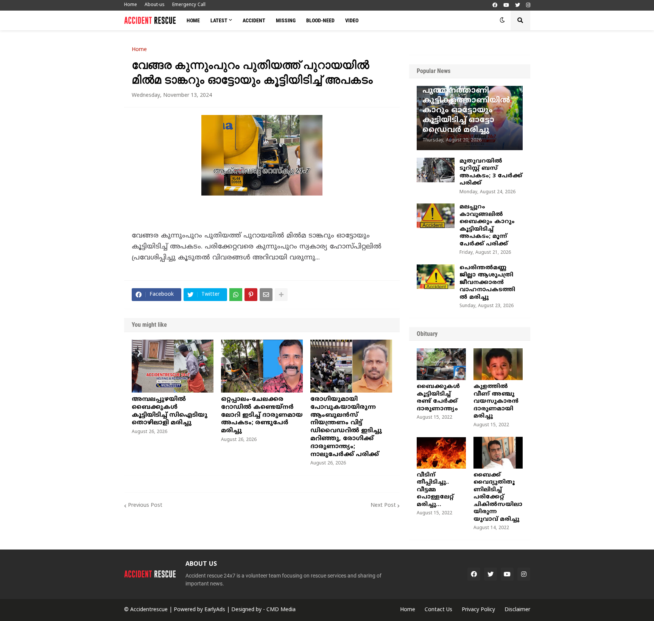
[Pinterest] (250, 294)
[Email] (266, 294)
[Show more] (281, 294)
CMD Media (281, 610)
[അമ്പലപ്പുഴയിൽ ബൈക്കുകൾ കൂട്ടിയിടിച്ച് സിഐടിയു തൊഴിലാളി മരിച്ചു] (172, 366)
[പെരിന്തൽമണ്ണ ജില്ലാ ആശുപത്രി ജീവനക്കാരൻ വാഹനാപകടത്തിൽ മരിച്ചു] (436, 276)
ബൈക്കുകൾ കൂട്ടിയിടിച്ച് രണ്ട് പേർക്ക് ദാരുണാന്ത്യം (438, 398)
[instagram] (528, 5)
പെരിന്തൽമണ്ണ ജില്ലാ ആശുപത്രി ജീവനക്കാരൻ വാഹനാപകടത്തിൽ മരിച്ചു (487, 282)
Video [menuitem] (351, 20)
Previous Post (145, 505)
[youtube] (506, 5)
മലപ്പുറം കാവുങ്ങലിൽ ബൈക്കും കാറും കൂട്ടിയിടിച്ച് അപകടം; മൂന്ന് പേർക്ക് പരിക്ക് (487, 225)
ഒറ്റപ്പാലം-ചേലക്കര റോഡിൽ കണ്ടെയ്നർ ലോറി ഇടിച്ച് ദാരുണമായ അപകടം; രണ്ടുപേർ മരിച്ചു (262, 415)
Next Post (383, 505)
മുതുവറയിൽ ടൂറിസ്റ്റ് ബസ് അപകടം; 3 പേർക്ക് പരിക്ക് (490, 172)
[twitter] (517, 5)
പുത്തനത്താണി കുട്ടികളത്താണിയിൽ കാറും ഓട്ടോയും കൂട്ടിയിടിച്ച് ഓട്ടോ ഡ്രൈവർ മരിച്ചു (466, 110)
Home (130, 5)
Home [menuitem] (193, 20)
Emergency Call (189, 5)
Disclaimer (517, 610)
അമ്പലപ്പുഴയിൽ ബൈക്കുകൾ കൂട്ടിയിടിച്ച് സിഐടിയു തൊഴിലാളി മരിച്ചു (169, 411)
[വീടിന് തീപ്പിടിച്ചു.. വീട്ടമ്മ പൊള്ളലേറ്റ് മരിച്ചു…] (441, 453)
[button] (502, 20)
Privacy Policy (478, 610)
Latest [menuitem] (218, 20)
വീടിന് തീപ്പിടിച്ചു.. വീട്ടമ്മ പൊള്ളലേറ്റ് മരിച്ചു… (435, 490)
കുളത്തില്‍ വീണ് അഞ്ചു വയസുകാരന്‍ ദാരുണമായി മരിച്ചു (496, 401)
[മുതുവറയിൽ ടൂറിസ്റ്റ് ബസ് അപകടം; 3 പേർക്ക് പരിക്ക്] (436, 170)
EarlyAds (214, 610)
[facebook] (494, 5)
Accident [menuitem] (254, 20)
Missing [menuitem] (286, 20)
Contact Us (438, 610)
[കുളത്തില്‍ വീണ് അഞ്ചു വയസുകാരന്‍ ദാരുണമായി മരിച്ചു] (498, 364)
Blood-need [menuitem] (320, 20)
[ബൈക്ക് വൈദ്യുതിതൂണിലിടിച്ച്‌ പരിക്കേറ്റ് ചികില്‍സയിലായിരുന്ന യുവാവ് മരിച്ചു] (498, 453)
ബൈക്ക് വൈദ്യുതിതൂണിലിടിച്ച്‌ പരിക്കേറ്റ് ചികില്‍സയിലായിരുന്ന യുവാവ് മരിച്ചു (497, 497)
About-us (155, 5)
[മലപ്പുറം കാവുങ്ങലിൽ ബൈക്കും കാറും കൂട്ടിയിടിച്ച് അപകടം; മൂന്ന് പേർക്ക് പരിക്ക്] (436, 215)
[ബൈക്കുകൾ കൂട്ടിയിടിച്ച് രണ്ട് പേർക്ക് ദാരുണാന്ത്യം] (441, 364)
